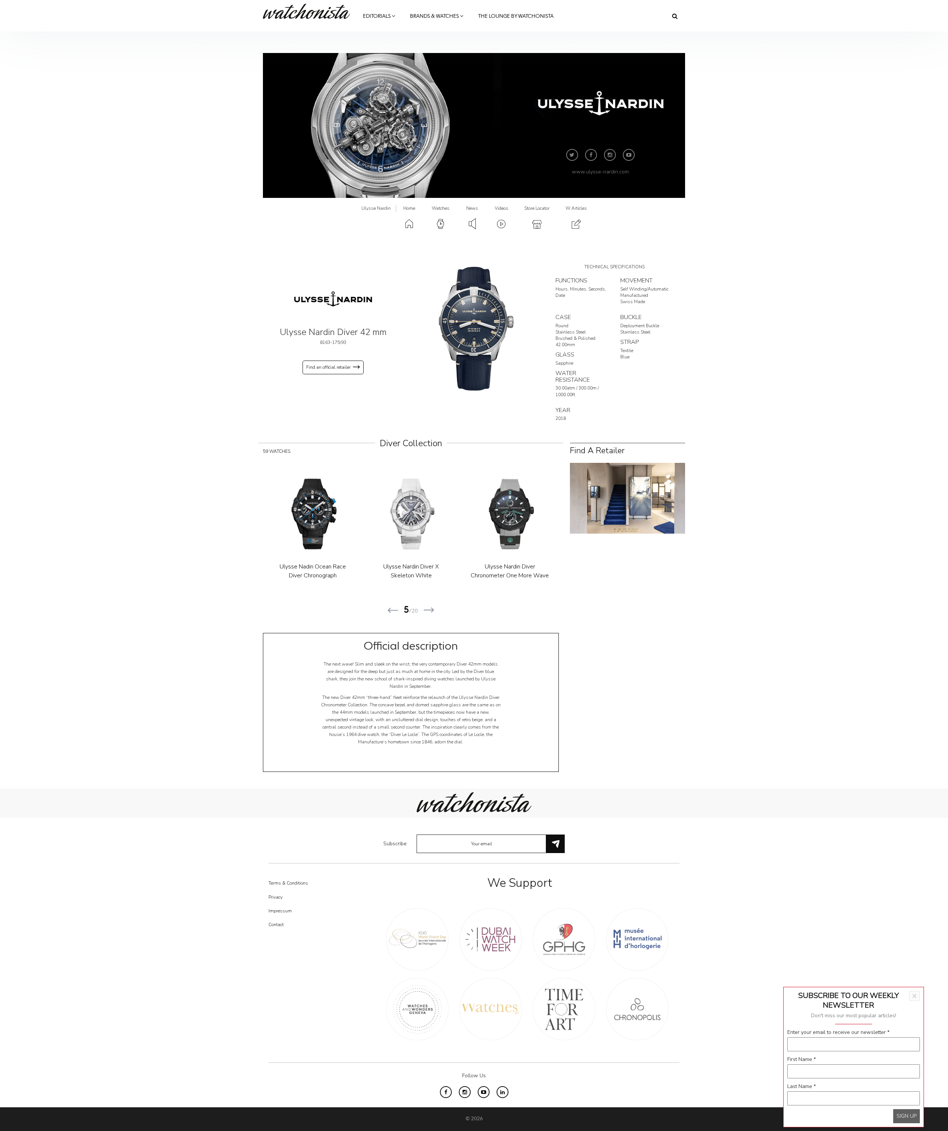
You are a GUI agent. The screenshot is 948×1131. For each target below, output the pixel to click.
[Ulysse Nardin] (333, 298)
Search (675, 15)
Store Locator (537, 208)
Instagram (610, 155)
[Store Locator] (627, 497)
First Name (801, 1059)
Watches (441, 208)
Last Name (801, 1086)
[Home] (309, 11)
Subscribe (395, 843)
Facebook (591, 155)
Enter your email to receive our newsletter (838, 1032)
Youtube (629, 155)
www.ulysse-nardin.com (600, 171)
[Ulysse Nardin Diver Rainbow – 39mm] (416, 514)
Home (409, 208)
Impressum (280, 911)
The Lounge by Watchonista (516, 16)
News (472, 208)
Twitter (572, 155)
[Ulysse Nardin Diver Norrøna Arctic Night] (318, 514)
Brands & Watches (435, 16)
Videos (501, 208)
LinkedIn (502, 1092)
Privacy (275, 897)
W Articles (576, 208)
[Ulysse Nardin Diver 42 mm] (474, 328)
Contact (276, 925)
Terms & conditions (288, 883)
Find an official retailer (328, 367)
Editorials (377, 16)
